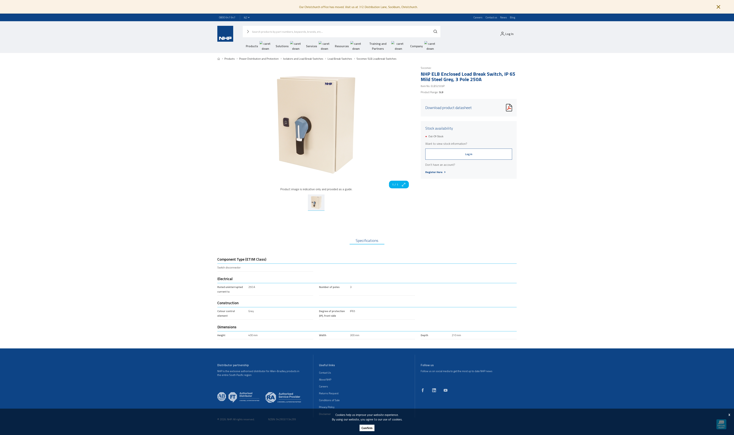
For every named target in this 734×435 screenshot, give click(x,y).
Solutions (282, 46)
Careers (477, 17)
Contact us (491, 17)
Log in (468, 154)
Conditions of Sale (329, 400)
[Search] (435, 31)
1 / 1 (395, 184)
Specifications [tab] (367, 240)
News (503, 17)
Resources (342, 46)
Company (416, 46)
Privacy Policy (327, 407)
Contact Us (325, 373)
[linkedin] (434, 390)
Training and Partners (377, 46)
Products (252, 46)
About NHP (325, 379)
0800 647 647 (227, 17)
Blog (512, 17)
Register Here (434, 172)
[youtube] (445, 390)
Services (311, 46)
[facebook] (423, 390)
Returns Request (329, 393)
